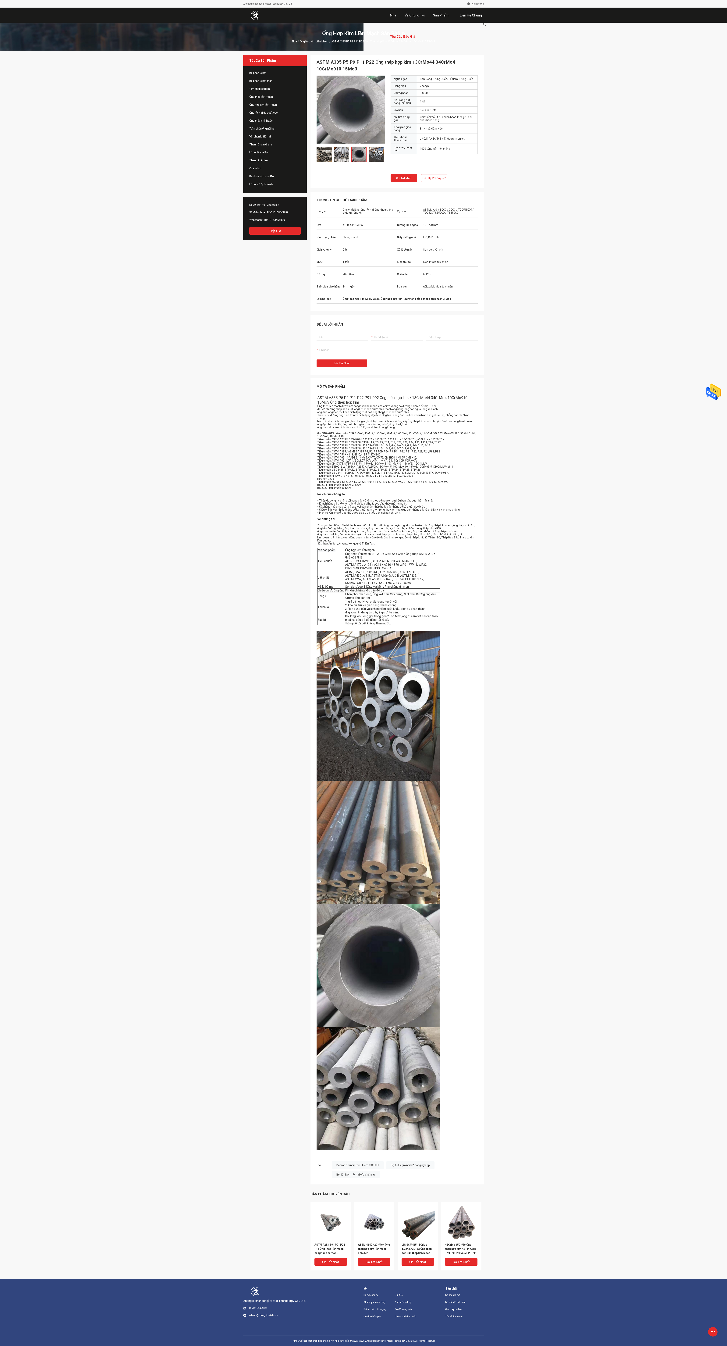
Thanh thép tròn (259, 160)
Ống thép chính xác (261, 120)
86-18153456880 (277, 212)
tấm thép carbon (259, 88)
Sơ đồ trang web (403, 1309)
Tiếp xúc (275, 231)
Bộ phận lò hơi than (260, 80)
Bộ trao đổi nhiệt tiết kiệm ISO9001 (357, 1165)
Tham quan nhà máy (374, 1302)
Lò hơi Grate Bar (259, 152)
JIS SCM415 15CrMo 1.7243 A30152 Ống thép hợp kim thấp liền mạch (417, 1249)
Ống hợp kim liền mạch (314, 41)
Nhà (294, 41)
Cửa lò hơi (255, 168)
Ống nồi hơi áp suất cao (263, 112)
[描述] (484, 24)
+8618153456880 (274, 219)
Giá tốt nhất (403, 178)
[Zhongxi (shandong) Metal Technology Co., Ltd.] (255, 15)
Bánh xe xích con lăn (261, 176)
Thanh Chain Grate (260, 144)
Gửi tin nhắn (342, 363)
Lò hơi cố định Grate (261, 184)
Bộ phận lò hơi (257, 72)
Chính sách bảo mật (405, 1316)
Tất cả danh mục (454, 1316)
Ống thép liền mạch (261, 96)
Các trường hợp (403, 1302)
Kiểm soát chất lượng (375, 1309)
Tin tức (399, 1295)
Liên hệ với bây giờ (434, 178)
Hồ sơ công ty (371, 1295)
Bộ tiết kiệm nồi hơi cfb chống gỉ (355, 1174)
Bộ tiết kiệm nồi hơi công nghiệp (410, 1165)
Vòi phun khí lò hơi (260, 136)
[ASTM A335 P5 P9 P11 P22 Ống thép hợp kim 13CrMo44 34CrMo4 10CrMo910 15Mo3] (331, 1222)
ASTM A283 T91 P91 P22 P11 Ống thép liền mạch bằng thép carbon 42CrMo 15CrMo (329, 1249)
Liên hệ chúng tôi (372, 1316)
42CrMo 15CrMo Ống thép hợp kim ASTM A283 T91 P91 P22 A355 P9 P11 (461, 1249)
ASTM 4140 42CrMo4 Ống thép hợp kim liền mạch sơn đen (374, 1249)
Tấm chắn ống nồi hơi (262, 128)
